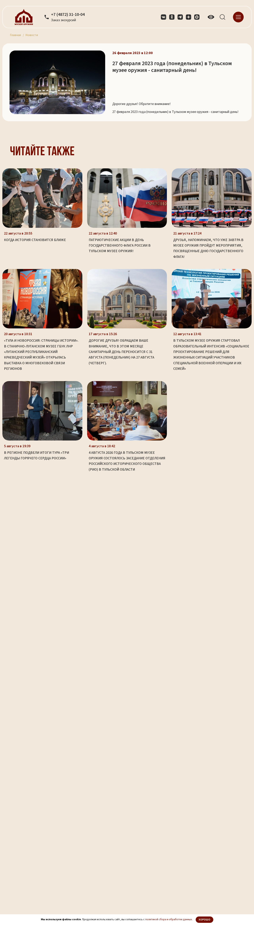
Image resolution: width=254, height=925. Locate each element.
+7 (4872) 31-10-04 (68, 14)
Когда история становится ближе (35, 239)
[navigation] (238, 16)
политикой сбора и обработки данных (168, 919)
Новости (31, 35)
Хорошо (204, 920)
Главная (15, 35)
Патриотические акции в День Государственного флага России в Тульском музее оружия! (120, 245)
